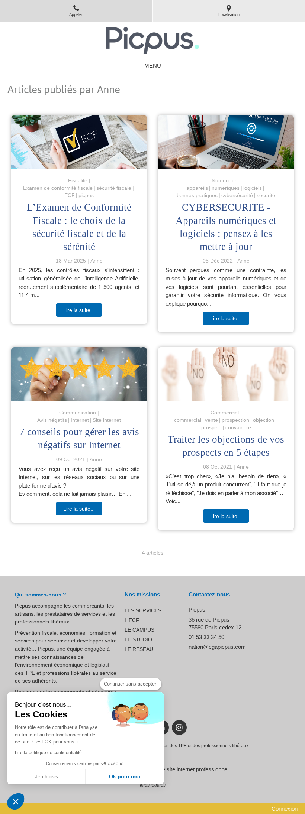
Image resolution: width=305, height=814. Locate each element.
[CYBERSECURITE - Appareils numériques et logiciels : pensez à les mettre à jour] (226, 142)
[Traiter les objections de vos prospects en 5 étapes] (226, 374)
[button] (16, 801)
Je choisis (46, 776)
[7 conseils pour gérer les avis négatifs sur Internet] (79, 374)
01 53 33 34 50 (206, 637)
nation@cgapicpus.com (217, 647)
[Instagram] (179, 727)
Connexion (285, 808)
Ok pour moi (124, 776)
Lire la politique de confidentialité (48, 752)
